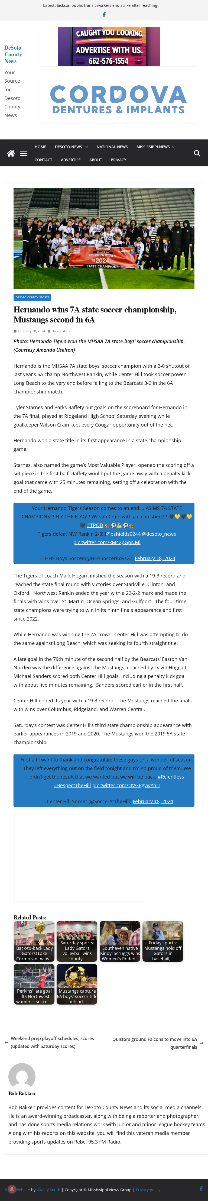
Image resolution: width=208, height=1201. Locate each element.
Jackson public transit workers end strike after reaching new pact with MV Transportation (107, 8)
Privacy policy (148, 1189)
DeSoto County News (13, 54)
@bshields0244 (123, 534)
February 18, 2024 (155, 558)
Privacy (118, 159)
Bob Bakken (61, 331)
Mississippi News (153, 146)
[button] (85, 147)
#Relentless (171, 776)
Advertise (71, 159)
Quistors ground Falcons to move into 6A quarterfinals (154, 1043)
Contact (43, 159)
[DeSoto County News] (10, 153)
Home (40, 146)
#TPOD (95, 525)
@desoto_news (159, 534)
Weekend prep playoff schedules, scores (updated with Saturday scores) (52, 1042)
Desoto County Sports (32, 297)
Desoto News (68, 146)
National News (112, 146)
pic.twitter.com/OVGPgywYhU (126, 785)
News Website (17, 1189)
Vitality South (48, 1189)
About (95, 159)
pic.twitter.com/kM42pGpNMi (107, 542)
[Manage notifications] (12, 1189)
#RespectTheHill (72, 785)
